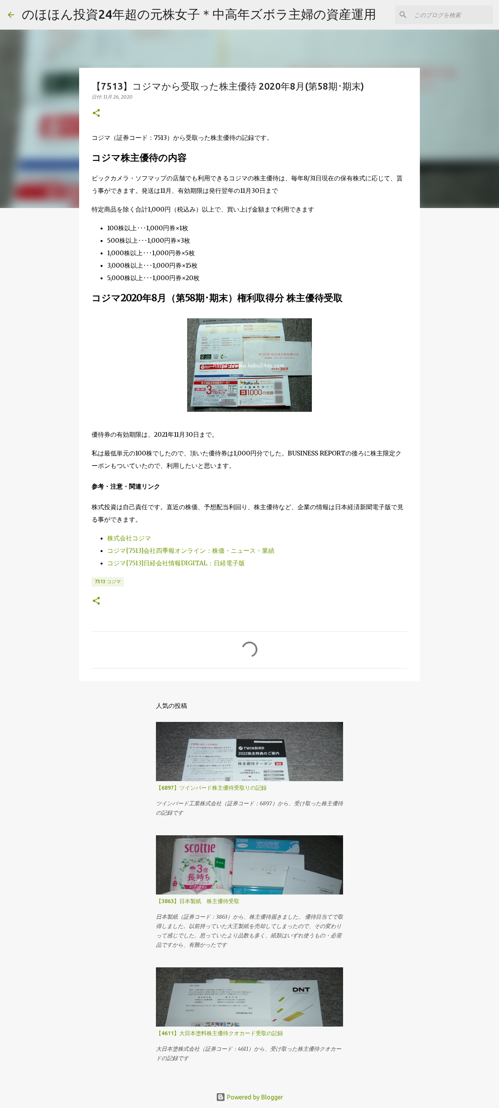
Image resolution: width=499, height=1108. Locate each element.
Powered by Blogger (254, 1097)
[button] (96, 113)
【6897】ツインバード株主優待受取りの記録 (211, 788)
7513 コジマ (108, 581)
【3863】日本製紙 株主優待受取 (197, 901)
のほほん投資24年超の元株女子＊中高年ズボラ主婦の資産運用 (199, 14)
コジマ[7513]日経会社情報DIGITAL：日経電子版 (176, 563)
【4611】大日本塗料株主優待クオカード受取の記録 (219, 1033)
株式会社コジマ (129, 538)
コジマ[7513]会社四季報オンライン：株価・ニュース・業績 (190, 550)
